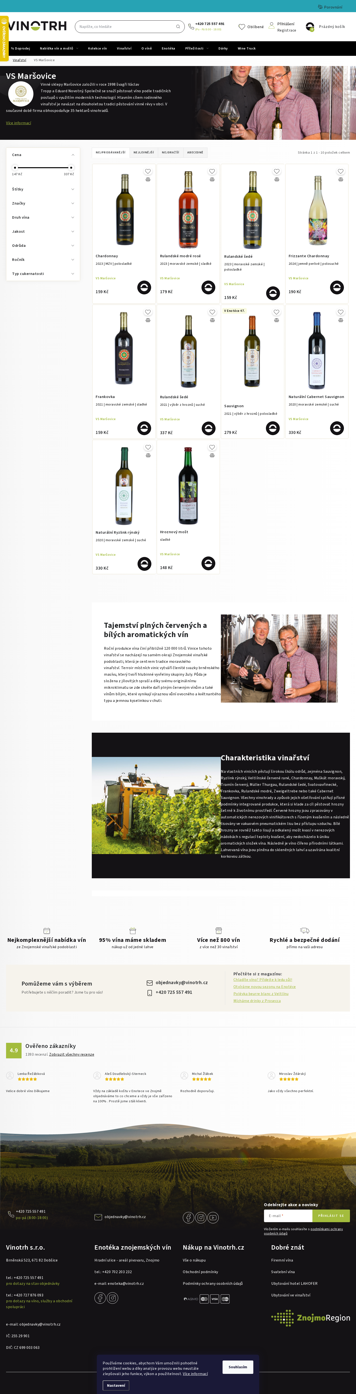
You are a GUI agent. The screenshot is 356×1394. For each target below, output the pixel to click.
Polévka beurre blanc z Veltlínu (261, 993)
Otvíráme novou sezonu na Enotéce (264, 986)
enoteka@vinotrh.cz (126, 1283)
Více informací (195, 1374)
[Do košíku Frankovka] (144, 428)
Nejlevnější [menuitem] (144, 152)
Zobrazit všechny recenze (71, 1054)
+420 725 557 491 (210, 23)
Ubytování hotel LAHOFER (294, 1283)
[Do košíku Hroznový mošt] (208, 563)
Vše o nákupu (194, 1260)
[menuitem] (20, 48)
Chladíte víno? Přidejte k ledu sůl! (262, 979)
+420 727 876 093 (28, 1295)
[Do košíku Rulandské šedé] (273, 293)
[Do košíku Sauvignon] (273, 428)
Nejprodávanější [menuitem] (111, 152)
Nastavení (116, 1385)
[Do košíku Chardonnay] (144, 287)
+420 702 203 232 (117, 1272)
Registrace (286, 30)
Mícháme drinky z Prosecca (257, 1001)
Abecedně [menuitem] (195, 152)
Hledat (178, 26)
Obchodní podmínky (200, 1272)
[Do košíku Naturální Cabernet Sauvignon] (337, 428)
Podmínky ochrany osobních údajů (213, 1283)
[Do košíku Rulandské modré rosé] (208, 287)
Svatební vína (283, 1272)
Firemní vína (282, 1260)
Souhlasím (238, 1367)
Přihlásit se (331, 1215)
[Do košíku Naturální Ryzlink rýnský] (144, 564)
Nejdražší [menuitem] (170, 152)
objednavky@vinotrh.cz (182, 982)
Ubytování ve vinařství (290, 1295)
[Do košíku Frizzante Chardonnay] (337, 287)
